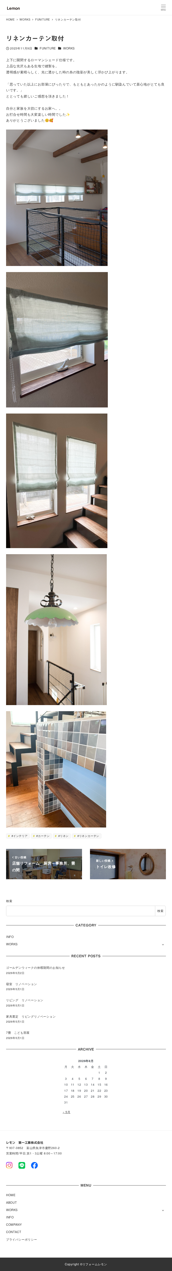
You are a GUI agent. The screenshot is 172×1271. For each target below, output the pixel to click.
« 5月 (66, 1112)
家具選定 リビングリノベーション (31, 1016)
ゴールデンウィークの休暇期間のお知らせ (35, 967)
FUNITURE (48, 48)
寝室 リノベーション (21, 984)
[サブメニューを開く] (163, 944)
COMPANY (14, 1224)
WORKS (69, 48)
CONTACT (13, 1232)
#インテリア (19, 836)
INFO (10, 937)
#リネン (63, 836)
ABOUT (11, 1202)
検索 (9, 901)
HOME (11, 1195)
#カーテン (42, 836)
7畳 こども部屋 (18, 1032)
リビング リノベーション (24, 1000)
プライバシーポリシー (21, 1239)
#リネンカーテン (87, 836)
